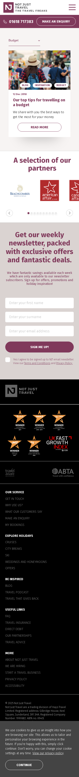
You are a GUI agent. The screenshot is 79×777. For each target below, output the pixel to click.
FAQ (7, 616)
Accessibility (14, 685)
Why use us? (14, 505)
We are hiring (15, 666)
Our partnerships (18, 635)
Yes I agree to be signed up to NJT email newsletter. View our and (43, 361)
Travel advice (15, 642)
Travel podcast (17, 592)
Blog (8, 585)
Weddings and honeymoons (26, 562)
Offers (10, 568)
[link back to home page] (39, 391)
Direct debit (14, 629)
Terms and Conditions (37, 363)
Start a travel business (23, 672)
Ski (7, 555)
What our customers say (23, 511)
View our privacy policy (47, 753)
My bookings (14, 525)
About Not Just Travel (21, 659)
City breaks (13, 548)
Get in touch (14, 498)
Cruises (10, 542)
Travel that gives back (22, 599)
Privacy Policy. (64, 363)
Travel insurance (18, 622)
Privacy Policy (16, 679)
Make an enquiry (17, 518)
